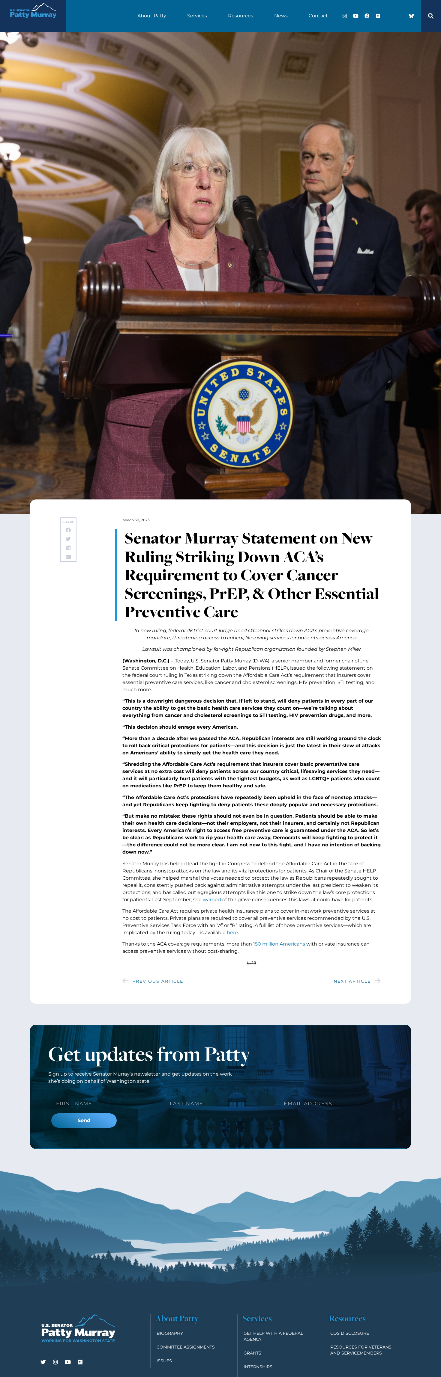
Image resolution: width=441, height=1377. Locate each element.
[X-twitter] (389, 16)
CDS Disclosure (349, 1333)
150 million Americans (279, 944)
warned (212, 899)
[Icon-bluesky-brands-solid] (411, 16)
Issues (164, 1361)
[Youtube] (356, 16)
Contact (318, 16)
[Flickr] (378, 16)
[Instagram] (345, 16)
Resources (240, 16)
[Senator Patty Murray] (33, 22)
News (281, 16)
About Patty (151, 16)
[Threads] (400, 16)
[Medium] (80, 1362)
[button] (430, 15)
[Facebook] (367, 16)
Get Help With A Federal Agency (273, 1336)
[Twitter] (43, 1362)
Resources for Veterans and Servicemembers (361, 1350)
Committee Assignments (186, 1347)
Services (197, 16)
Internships (258, 1367)
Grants (252, 1353)
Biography (170, 1333)
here (232, 932)
